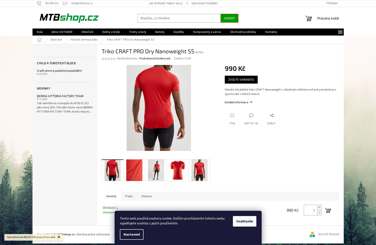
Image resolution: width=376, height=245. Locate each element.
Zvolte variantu (241, 79)
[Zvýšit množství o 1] (319, 207)
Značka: (182, 58)
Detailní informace (236, 102)
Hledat (229, 18)
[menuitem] (39, 32)
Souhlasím (244, 221)
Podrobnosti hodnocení (154, 59)
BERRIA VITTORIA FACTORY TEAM (60, 96)
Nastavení (132, 234)
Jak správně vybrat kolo (166, 3)
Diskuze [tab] (147, 196)
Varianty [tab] (111, 196)
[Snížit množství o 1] (319, 212)
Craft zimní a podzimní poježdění (59, 70)
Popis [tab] (129, 196)
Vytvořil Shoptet (328, 234)
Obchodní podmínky (204, 3)
